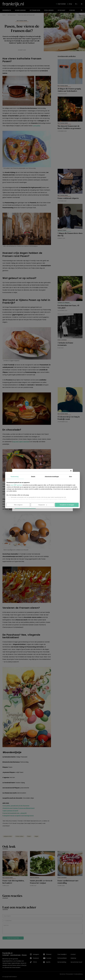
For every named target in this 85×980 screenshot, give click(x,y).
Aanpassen (41, 504)
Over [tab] (70, 476)
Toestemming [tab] (14, 476)
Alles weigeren (18, 504)
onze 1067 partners (16, 485)
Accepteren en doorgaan (67, 504)
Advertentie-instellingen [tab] (52, 476)
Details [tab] (33, 476)
